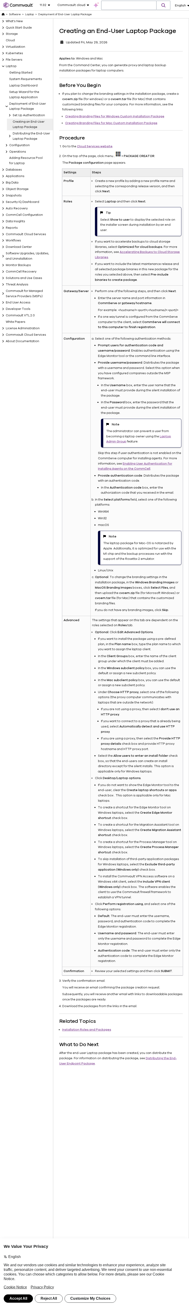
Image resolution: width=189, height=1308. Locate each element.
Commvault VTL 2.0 (20, 315)
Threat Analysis (17, 284)
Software (15, 14)
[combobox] (128, 5)
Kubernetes (14, 53)
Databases (14, 170)
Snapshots (14, 195)
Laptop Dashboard (23, 85)
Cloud (10, 40)
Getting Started (20, 73)
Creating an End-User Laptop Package (28, 124)
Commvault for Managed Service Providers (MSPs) (24, 293)
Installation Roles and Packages (86, 1030)
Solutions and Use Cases (24, 278)
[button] (163, 5)
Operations (17, 152)
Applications (15, 176)
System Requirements (25, 79)
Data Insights (15, 221)
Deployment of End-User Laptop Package (27, 106)
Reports (12, 228)
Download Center (19, 247)
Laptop (11, 66)
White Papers (15, 322)
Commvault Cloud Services (26, 234)
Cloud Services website (94, 146)
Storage (12, 34)
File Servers (14, 60)
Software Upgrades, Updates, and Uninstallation (27, 256)
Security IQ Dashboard (22, 202)
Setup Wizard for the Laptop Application (24, 94)
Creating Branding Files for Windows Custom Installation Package (114, 116)
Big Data (12, 183)
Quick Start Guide (19, 28)
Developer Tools (18, 309)
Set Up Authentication (29, 115)
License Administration (23, 328)
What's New (14, 21)
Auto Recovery (17, 208)
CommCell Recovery (21, 272)
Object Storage (17, 189)
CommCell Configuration (24, 215)
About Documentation (22, 341)
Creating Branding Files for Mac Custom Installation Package (111, 123)
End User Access (18, 302)
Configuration (19, 145)
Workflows (13, 240)
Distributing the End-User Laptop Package (31, 136)
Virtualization (15, 47)
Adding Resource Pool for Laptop (26, 160)
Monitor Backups (18, 265)
